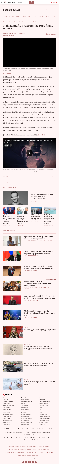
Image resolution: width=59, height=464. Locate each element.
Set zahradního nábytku (47, 432)
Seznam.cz (54, 2)
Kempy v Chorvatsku (26, 414)
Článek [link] (6, 42)
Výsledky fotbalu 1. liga (44, 402)
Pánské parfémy (36, 440)
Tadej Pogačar (24, 405)
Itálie (19, 182)
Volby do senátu (6, 407)
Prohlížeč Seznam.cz (10, 452)
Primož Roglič (24, 407)
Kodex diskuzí (41, 452)
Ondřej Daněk (32, 270)
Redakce (41, 447)
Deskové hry (51, 438)
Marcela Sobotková (18, 33)
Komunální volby (7, 409)
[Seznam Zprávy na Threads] (33, 462)
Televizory (21, 440)
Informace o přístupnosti (24, 449)
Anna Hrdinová (33, 255)
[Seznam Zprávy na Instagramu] (29, 462)
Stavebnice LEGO (28, 438)
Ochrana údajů (13, 449)
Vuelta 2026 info (25, 400)
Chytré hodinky (27, 440)
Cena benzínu (38, 429)
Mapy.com (15, 429)
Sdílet (54, 34)
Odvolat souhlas (22, 455)
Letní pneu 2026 (43, 414)
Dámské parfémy (37, 438)
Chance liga (42, 400)
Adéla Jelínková (48, 240)
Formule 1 (41, 407)
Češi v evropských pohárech (48, 429)
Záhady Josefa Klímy (27, 182)
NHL (40, 409)
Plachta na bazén (20, 432)
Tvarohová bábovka (7, 420)
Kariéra (24, 447)
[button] (29, 50)
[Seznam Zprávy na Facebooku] (23, 462)
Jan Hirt (23, 404)
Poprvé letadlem (25, 416)
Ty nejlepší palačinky (8, 414)
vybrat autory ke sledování (8, 35)
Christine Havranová (35, 240)
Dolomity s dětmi (25, 424)
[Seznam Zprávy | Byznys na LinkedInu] (36, 462)
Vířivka (32, 434)
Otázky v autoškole (43, 422)
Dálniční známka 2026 (44, 416)
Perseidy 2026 (30, 429)
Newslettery (49, 452)
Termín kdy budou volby (8, 405)
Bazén (14, 432)
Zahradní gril (27, 434)
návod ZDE (41, 135)
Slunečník (33, 432)
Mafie (15, 182)
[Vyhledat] (31, 2)
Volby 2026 (5, 400)
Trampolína (27, 432)
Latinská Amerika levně (26, 422)
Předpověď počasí (22, 429)
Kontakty (35, 447)
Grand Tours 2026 (25, 409)
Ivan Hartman (32, 317)
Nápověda (29, 447)
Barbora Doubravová (35, 287)
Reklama (47, 447)
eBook (48, 34)
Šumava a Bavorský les (26, 418)
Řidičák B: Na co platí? (44, 420)
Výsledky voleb (6, 404)
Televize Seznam (21, 452)
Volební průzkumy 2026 (8, 402)
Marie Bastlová (33, 300)
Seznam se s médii (32, 452)
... (55, 16)
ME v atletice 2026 (43, 405)
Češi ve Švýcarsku (25, 420)
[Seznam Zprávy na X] (26, 462)
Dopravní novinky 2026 (44, 418)
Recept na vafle (6, 422)
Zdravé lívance (6, 418)
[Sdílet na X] (55, 176)
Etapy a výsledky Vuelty (26, 402)
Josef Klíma (7, 33)
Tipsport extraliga (43, 404)
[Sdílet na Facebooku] (52, 176)
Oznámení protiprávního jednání (40, 449)
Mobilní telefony (20, 438)
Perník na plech (6, 424)
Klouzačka (39, 432)
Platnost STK (42, 424)
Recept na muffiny (7, 416)
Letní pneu (44, 438)
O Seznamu (18, 447)
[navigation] (2, 2)
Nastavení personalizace (33, 455)
